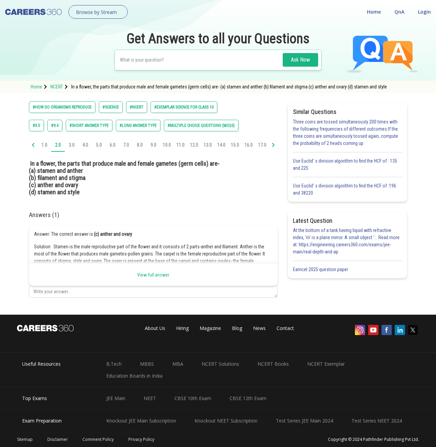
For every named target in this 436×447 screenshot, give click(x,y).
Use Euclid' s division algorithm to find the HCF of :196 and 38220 (344, 189)
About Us (155, 328)
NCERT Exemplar (326, 364)
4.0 (85, 145)
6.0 (112, 145)
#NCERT (136, 107)
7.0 (126, 145)
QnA (399, 12)
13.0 (208, 145)
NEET (150, 398)
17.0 (262, 145)
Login (424, 12)
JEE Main (115, 398)
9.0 (153, 145)
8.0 (140, 145)
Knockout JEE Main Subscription (141, 420)
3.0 (72, 145)
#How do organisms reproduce (62, 107)
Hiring (182, 328)
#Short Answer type (89, 125)
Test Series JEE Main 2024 (304, 420)
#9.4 (55, 125)
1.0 (44, 145)
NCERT (56, 86)
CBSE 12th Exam (248, 398)
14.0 (221, 145)
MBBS (147, 364)
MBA (177, 364)
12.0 (194, 145)
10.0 (167, 145)
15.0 (235, 145)
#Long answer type (138, 125)
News (259, 328)
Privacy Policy (141, 439)
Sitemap (25, 439)
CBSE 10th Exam (192, 398)
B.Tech (114, 364)
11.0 (180, 145)
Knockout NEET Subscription (226, 420)
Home (374, 12)
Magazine (210, 328)
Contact (285, 328)
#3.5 (36, 125)
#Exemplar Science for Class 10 (184, 107)
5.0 (99, 145)
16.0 (249, 145)
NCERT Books (273, 364)
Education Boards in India (134, 375)
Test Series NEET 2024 (377, 420)
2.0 (58, 145)
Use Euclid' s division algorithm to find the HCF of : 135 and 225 (345, 164)
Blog (237, 328)
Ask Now (300, 59)
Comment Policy (98, 439)
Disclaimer (57, 439)
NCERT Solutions (220, 364)
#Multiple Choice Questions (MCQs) (201, 125)
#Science (111, 107)
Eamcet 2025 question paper (321, 269)
